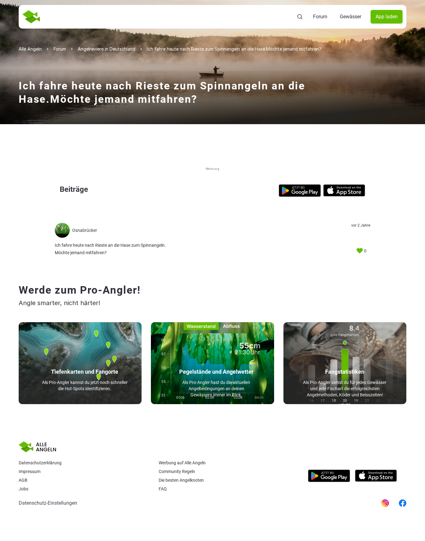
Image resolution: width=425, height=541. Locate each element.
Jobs (23, 488)
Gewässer (350, 17)
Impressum (29, 471)
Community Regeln (177, 471)
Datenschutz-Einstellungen (48, 503)
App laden (387, 17)
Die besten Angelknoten (181, 480)
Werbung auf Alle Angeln (182, 462)
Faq (163, 488)
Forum (320, 17)
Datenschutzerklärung (40, 462)
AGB (23, 480)
